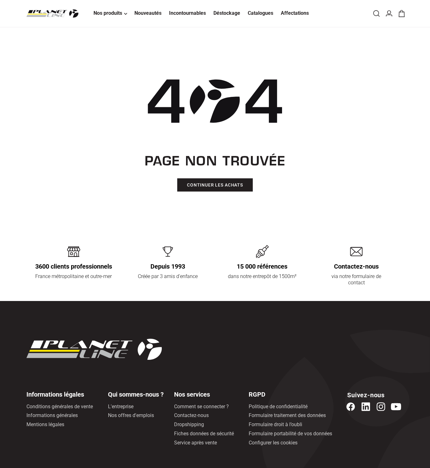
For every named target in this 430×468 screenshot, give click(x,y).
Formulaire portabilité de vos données (290, 434)
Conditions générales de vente (59, 407)
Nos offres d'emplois (131, 415)
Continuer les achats (215, 184)
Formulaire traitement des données (287, 415)
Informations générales (52, 415)
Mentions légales (45, 424)
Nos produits (107, 13)
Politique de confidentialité (278, 407)
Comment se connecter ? (201, 407)
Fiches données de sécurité (204, 434)
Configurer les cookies (273, 443)
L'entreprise (120, 407)
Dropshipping (189, 424)
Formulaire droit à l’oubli (275, 424)
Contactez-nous (191, 415)
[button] (110, 13)
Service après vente (195, 443)
